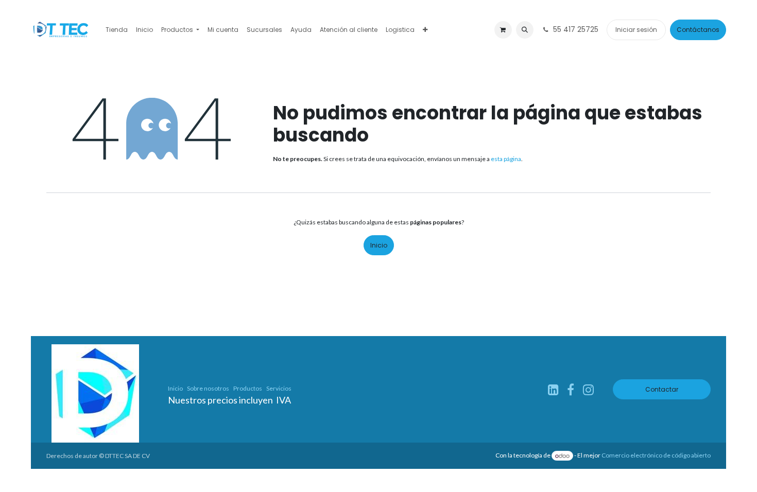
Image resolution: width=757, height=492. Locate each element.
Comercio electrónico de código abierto (656, 456)
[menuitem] (116, 30)
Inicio (378, 245)
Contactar (661, 389)
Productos (247, 388)
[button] (525, 30)
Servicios (278, 388)
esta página (506, 159)
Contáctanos (698, 29)
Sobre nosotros (208, 388)
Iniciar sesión (636, 29)
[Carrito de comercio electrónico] (503, 30)
